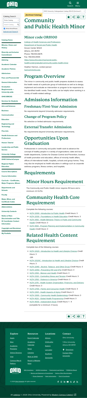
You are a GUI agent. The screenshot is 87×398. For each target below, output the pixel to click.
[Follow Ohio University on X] (70, 381)
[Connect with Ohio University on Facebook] (58, 381)
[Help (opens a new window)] (83, 17)
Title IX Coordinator (64, 376)
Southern (48, 354)
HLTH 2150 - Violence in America (43, 279)
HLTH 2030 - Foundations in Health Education (49, 216)
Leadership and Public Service (10, 148)
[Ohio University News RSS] (77, 381)
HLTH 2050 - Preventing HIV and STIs (45, 270)
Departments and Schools (8, 188)
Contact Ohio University (67, 354)
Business (5, 110)
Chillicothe (49, 342)
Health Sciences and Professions (9, 136)
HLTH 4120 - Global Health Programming (46, 298)
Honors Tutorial (7, 142)
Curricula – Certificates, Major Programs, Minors (11, 181)
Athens (47, 338)
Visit (11, 356)
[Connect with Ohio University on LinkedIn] (64, 381)
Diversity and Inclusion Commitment (10, 53)
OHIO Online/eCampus (10, 159)
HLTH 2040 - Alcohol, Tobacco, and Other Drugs (50, 266)
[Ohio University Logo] (12, 7)
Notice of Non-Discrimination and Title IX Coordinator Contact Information (11, 220)
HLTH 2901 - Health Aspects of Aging (45, 292)
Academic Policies (9, 69)
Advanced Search (10, 31)
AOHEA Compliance (41, 370)
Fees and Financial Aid (10, 78)
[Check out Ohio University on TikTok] (74, 381)
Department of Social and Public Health (40, 45)
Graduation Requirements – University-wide (8, 89)
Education (5, 119)
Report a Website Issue (34, 362)
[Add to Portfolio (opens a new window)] (69, 17)
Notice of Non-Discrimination (63, 373)
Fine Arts (5, 131)
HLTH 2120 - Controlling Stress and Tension (48, 276)
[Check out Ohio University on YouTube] (67, 381)
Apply (12, 338)
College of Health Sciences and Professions (42, 42)
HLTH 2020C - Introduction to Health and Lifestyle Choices (54, 260)
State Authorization (50, 376)
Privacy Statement (38, 376)
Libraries (31, 353)
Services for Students (10, 101)
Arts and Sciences (8, 106)
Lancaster (48, 350)
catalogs (16, 394)
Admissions (6, 73)
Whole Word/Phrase (11, 28)
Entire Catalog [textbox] (8, 20)
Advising (5, 60)
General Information (9, 82)
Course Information (9, 176)
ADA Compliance (29, 370)
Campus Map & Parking (15, 362)
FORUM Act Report (71, 370)
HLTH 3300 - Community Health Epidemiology (49, 295)
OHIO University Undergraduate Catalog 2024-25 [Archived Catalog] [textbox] (63, 11)
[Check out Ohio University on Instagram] (61, 381)
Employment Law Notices (56, 370)
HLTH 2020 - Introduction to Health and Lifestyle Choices (53, 251)
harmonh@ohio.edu (32, 70)
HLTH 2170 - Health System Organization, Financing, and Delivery (57, 282)
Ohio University (19, 381)
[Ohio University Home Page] (15, 372)
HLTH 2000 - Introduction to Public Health (47, 213)
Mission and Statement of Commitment (42, 373)
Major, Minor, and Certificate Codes (8, 200)
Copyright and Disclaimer (11, 228)
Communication (8, 115)
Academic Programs (14, 347)
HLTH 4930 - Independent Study (43, 301)
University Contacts (9, 211)
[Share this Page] (73, 17)
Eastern (48, 346)
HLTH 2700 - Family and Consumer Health (47, 288)
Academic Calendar (9, 64)
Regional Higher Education (8, 165)
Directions (69, 349)
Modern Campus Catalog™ (62, 394)
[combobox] (64, 11)
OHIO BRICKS (7, 96)
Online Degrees (16, 353)
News (30, 349)
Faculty (4, 195)
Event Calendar (33, 338)
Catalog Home (7, 40)
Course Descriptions (9, 171)
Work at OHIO (33, 356)
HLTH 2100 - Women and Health (43, 273)
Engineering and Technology (8, 125)
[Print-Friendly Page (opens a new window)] (78, 17)
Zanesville (49, 358)
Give (11, 342)
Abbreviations (7, 207)
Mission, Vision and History (9, 46)
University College (9, 154)
